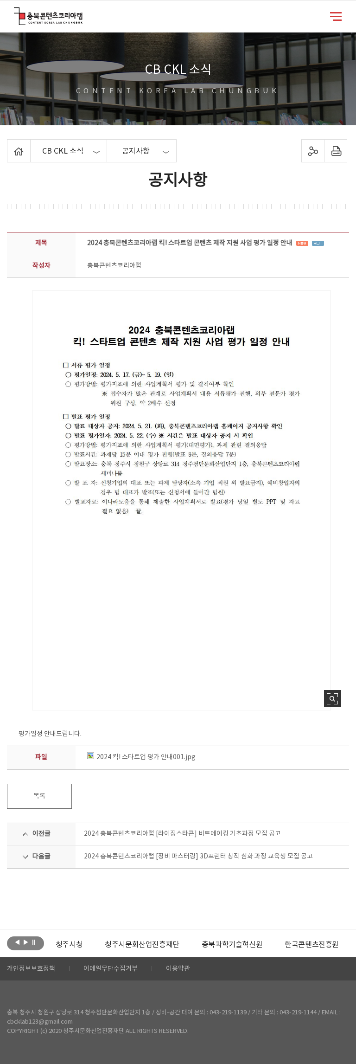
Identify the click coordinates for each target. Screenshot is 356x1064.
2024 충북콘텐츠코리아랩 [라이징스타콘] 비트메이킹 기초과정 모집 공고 (182, 834)
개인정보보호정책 (31, 969)
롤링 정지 (34, 942)
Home (9, 145)
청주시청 (69, 945)
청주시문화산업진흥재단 (142, 945)
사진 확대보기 (332, 698)
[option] (69, 944)
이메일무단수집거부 (110, 969)
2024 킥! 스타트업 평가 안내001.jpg (146, 757)
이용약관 (178, 969)
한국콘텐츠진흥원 (312, 945)
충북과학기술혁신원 (232, 945)
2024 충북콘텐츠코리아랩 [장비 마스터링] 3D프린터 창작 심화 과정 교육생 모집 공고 (198, 856)
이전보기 (17, 942)
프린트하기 (335, 151)
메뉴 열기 (336, 16)
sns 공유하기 (313, 151)
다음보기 (25, 942)
